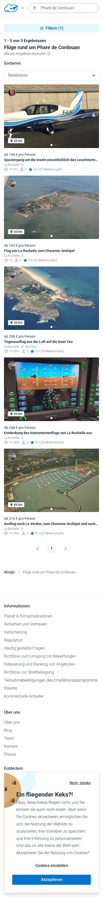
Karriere (11, 746)
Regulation (13, 640)
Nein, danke (80, 783)
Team (9, 738)
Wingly (9, 572)
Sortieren (12, 63)
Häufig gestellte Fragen (24, 648)
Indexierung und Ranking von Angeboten (39, 664)
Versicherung (15, 632)
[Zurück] (37, 549)
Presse (10, 754)
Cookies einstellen (51, 865)
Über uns (12, 722)
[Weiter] (65, 549)
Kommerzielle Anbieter (24, 696)
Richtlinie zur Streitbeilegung (29, 672)
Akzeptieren (51, 879)
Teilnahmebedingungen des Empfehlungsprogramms (51, 680)
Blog (8, 730)
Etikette (10, 688)
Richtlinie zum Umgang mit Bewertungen (40, 656)
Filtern (55, 28)
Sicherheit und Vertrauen (25, 624)
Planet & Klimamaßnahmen (28, 616)
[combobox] (63, 8)
